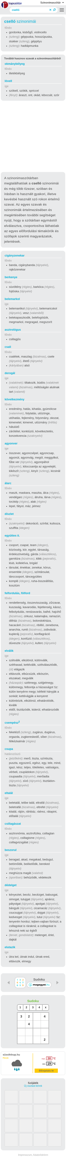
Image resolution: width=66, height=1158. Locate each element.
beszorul (10, 850)
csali (8, 346)
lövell (8, 81)
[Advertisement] (33, 137)
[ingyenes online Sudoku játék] (20, 982)
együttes (12, 535)
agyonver (11, 443)
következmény (14, 399)
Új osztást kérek (33, 1085)
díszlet (9, 514)
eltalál (9, 793)
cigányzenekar (15, 255)
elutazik (10, 947)
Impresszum (25, 1155)
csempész (12, 722)
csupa (9, 749)
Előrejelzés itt (46, 1070)
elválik (9, 650)
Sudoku (39, 979)
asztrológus (13, 329)
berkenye (11, 277)
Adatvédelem (40, 1155)
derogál (10, 373)
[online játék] (39, 984)
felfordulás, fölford (17, 593)
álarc (8, 483)
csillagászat (13, 823)
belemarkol (12, 299)
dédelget (10, 885)
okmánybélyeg (15, 63)
